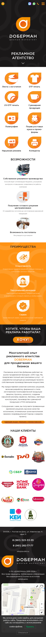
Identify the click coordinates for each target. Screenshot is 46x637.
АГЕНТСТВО (23, 56)
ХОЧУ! (23, 339)
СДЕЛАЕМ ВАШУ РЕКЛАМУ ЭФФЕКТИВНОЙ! (23, 422)
